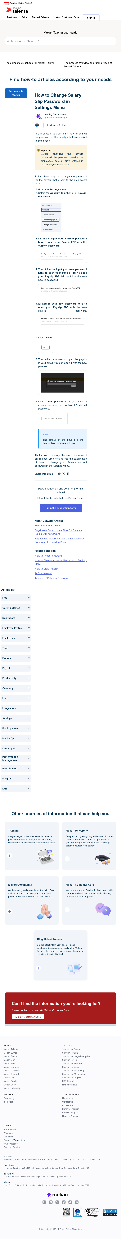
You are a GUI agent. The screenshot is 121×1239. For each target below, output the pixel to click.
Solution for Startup (71, 1049)
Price (24, 17)
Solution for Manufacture (74, 1074)
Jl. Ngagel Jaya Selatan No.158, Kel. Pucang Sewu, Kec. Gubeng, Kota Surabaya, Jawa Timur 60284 (46, 1168)
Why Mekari (9, 1133)
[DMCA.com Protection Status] (110, 1212)
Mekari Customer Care (66, 17)
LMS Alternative (69, 1084)
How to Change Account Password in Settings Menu (61, 562)
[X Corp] (63, 474)
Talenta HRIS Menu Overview (51, 578)
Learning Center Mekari (55, 114)
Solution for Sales (70, 1067)
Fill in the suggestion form (61, 507)
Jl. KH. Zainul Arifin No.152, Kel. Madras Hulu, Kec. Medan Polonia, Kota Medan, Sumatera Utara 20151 (47, 1185)
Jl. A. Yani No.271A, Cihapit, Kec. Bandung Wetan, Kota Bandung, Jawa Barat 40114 (38, 1177)
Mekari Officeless (12, 1070)
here (57, 458)
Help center (68, 1098)
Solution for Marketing (73, 1070)
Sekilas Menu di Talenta (48, 525)
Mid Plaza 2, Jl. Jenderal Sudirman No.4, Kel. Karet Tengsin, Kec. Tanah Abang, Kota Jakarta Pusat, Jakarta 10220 (52, 1159)
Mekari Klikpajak (11, 1074)
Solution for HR (69, 1060)
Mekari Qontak (11, 1056)
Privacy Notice (11, 1143)
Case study (9, 1098)
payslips (63, 137)
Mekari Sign (9, 1060)
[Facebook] (59, 474)
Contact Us (67, 1102)
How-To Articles (70, 1116)
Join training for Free (57, 125)
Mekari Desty (10, 1084)
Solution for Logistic (71, 1077)
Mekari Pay (9, 1077)
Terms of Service (12, 1147)
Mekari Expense (11, 1067)
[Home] (17, 9)
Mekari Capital (10, 1081)
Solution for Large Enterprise (76, 1056)
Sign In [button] (91, 17)
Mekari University (12, 1088)
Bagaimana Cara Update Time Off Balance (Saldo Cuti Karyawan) (58, 532)
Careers (7, 1140)
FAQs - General (43, 573)
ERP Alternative (69, 1081)
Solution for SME (70, 1053)
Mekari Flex (9, 1063)
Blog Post (8, 1102)
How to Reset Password (48, 555)
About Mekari (10, 1129)
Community (67, 1105)
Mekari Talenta (40, 17)
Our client (8, 1136)
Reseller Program (70, 1112)
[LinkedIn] (68, 474)
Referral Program (70, 1109)
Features (12, 17)
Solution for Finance (72, 1063)
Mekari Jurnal (10, 1053)
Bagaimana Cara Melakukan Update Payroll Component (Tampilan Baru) (59, 540)
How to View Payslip (46, 568)
